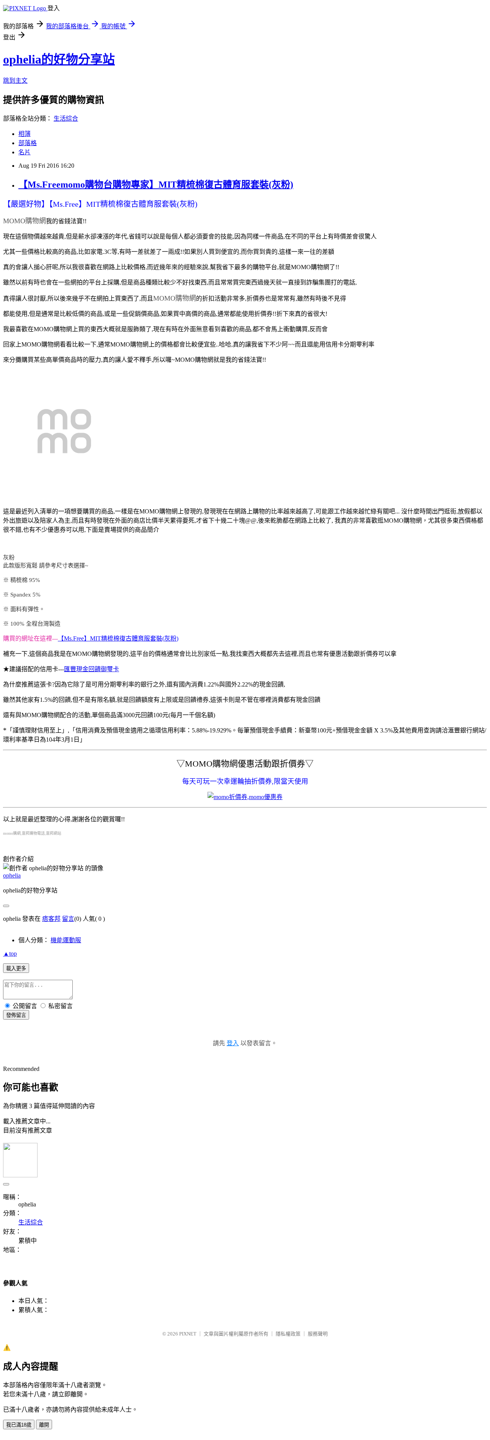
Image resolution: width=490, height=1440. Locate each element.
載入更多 (16, 968)
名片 (24, 152)
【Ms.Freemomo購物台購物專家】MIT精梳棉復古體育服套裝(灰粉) (155, 185)
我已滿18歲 (18, 1425)
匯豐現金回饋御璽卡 (91, 669)
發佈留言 (16, 1015)
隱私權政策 (288, 1334)
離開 (44, 1425)
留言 (68, 918)
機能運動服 (66, 940)
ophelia (12, 875)
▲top (10, 953)
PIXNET (187, 1334)
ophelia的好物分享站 (59, 59)
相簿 (24, 134)
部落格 (27, 143)
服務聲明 (318, 1334)
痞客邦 (51, 918)
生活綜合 (66, 118)
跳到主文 (15, 80)
